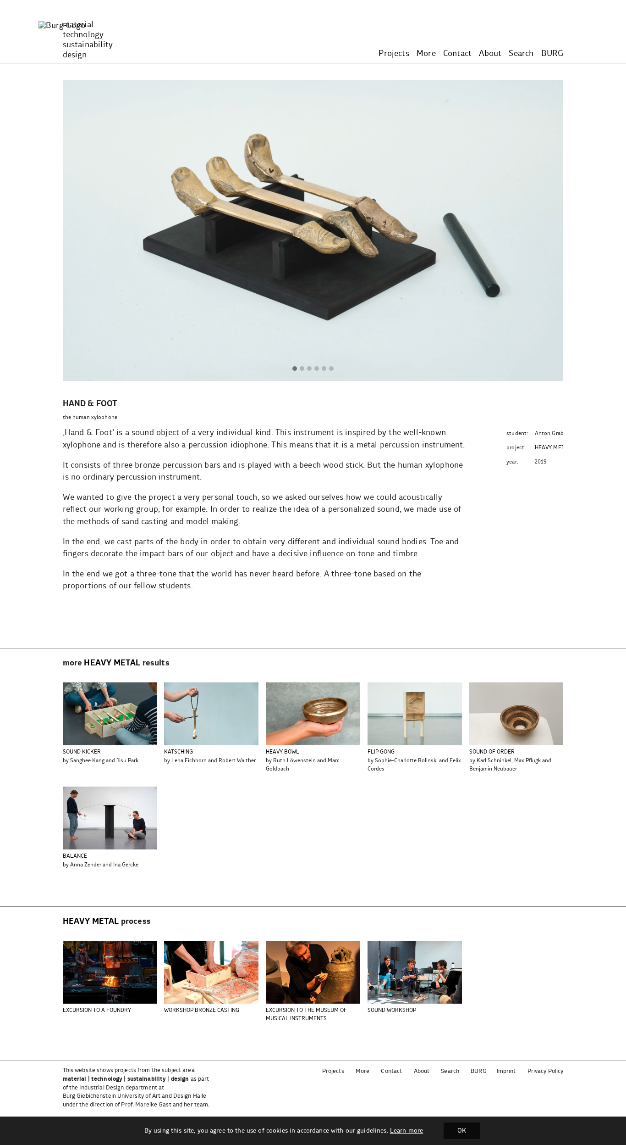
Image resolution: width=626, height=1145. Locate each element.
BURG (552, 54)
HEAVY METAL (553, 448)
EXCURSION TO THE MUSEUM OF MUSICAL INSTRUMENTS (306, 1014)
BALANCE (75, 856)
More (426, 54)
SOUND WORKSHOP (392, 1010)
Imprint (506, 1071)
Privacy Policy (545, 1071)
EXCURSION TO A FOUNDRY (97, 1010)
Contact (457, 54)
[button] (294, 369)
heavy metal (112, 663)
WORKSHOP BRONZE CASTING (201, 1010)
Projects (394, 54)
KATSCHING (178, 752)
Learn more (406, 1131)
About (490, 54)
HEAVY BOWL (282, 752)
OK (461, 1131)
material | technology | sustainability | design (126, 1079)
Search (521, 54)
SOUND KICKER (82, 752)
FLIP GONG (381, 752)
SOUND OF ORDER (492, 752)
